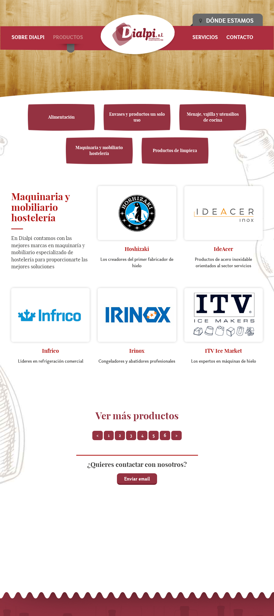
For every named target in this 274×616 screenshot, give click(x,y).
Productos (68, 37)
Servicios (205, 37)
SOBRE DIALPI (28, 37)
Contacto (239, 37)
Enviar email (137, 479)
